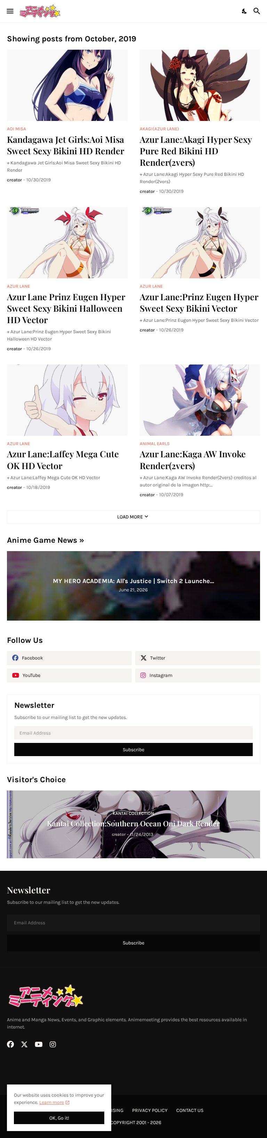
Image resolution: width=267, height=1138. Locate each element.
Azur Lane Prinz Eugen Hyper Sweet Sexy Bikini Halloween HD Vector (66, 308)
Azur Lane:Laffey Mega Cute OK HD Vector (63, 459)
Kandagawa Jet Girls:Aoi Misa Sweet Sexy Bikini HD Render (65, 144)
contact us (189, 1110)
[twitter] (24, 1044)
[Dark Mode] (245, 11)
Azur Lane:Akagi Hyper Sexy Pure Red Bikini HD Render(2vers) (196, 150)
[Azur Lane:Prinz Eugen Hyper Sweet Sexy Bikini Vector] (200, 242)
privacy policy (150, 1110)
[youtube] (39, 1044)
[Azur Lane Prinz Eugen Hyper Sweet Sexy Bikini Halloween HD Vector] (67, 242)
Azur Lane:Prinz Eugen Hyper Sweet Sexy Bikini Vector (199, 302)
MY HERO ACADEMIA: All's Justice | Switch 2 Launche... (133, 581)
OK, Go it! (59, 1118)
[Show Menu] (9, 11)
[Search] (258, 11)
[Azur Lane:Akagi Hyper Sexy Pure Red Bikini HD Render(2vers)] (200, 85)
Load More (130, 517)
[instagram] (53, 1044)
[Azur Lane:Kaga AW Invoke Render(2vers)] (200, 400)
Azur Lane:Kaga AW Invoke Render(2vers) (193, 459)
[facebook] (10, 1044)
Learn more (51, 1102)
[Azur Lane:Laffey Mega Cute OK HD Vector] (67, 400)
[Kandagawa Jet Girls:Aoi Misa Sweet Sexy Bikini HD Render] (67, 85)
